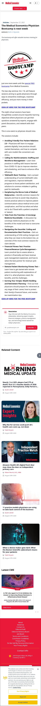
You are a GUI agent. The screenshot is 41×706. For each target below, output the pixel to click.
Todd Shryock (9, 430)
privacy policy (7, 333)
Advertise (20, 625)
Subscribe (30, 327)
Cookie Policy (17, 687)
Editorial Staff (20, 629)
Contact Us (21, 627)
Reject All (23, 697)
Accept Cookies (23, 702)
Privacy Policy (20, 641)
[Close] (38, 669)
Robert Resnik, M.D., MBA (13, 472)
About (20, 622)
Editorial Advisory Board (20, 632)
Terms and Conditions (20, 636)
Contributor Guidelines (20, 639)
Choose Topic (18, 8)
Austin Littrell (9, 390)
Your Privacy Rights (20, 645)
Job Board (20, 634)
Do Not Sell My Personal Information (20, 643)
